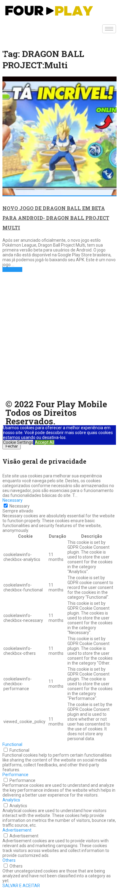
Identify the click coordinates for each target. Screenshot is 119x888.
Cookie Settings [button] (18, 442)
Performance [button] (15, 774)
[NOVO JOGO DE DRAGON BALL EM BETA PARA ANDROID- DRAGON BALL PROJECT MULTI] (59, 136)
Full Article (12, 269)
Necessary (19, 506)
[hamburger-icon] (109, 28)
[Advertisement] (59, 337)
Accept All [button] (44, 442)
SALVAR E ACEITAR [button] (21, 885)
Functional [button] (12, 744)
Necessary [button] (12, 500)
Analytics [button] (11, 799)
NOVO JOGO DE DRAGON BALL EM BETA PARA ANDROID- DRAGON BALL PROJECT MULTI (55, 218)
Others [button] (9, 860)
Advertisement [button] (16, 830)
